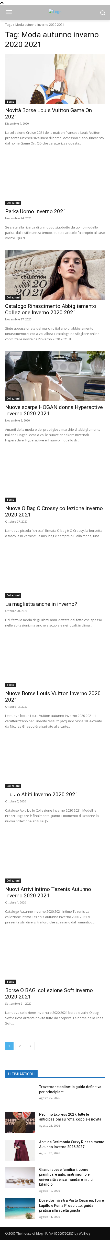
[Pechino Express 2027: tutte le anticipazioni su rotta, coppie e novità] (20, 1122)
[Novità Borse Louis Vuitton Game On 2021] (55, 79)
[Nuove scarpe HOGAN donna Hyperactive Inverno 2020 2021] (55, 376)
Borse (10, 101)
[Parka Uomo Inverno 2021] (55, 180)
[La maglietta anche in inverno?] (55, 573)
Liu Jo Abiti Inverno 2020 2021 (41, 794)
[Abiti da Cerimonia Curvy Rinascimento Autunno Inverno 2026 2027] (20, 1150)
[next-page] (30, 1046)
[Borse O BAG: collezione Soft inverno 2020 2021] (55, 959)
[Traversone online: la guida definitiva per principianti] (20, 1095)
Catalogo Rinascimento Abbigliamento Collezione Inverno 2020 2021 (50, 309)
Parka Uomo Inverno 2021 (35, 211)
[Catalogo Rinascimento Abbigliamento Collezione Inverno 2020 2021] (55, 275)
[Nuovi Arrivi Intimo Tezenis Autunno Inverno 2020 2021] (55, 858)
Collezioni (13, 202)
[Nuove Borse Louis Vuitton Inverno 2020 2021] (55, 662)
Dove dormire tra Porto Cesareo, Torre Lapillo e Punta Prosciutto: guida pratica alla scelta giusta (71, 1205)
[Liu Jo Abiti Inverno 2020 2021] (55, 763)
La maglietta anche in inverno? (41, 604)
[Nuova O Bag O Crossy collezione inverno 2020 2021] (55, 477)
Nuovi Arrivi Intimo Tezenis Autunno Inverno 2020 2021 (48, 892)
